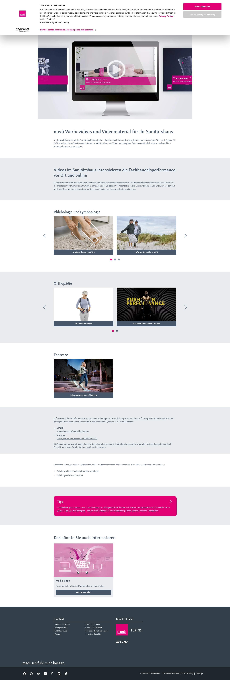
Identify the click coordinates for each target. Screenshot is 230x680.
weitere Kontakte (94, 634)
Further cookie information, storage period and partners (66, 30)
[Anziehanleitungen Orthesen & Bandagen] (83, 323)
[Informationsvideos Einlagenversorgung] (83, 395)
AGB (183, 673)
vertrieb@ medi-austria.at (97, 631)
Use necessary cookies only (202, 14)
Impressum (143, 673)
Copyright (199, 673)
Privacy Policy (166, 16)
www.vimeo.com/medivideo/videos (73, 431)
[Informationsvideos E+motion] (146, 323)
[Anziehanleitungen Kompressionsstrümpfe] (83, 252)
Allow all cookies (202, 6)
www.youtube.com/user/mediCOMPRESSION (77, 438)
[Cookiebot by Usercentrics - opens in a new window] (22, 30)
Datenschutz (155, 673)
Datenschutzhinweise (171, 673)
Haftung (190, 673)
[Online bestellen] (83, 592)
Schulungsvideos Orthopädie (70, 475)
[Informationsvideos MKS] (146, 252)
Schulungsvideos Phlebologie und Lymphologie (77, 471)
